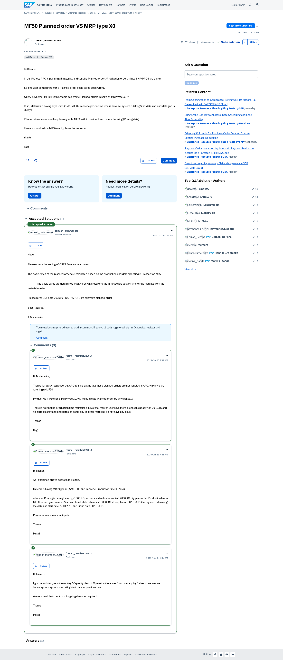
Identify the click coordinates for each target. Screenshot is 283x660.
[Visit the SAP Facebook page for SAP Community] (215, 654)
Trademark (115, 654)
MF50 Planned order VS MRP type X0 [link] (125, 13)
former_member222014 (48, 40)
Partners (120, 5)
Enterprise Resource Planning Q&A (207, 156)
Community (44, 4)
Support (128, 654)
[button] (245, 42)
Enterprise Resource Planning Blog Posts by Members (218, 123)
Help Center (146, 5)
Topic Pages (163, 5)
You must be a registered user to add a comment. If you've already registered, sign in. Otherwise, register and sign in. (98, 329)
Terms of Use (65, 654)
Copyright (80, 654)
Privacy (52, 654)
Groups (91, 5)
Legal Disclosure (97, 654)
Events (132, 5)
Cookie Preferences (146, 654)
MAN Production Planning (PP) (39, 57)
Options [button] (256, 26)
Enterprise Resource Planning (81, 13)
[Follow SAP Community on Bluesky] (221, 654)
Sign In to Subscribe (240, 25)
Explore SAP (238, 5)
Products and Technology (69, 5)
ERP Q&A (102, 13)
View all (189, 269)
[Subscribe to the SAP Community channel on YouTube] (227, 654)
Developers (105, 5)
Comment (169, 160)
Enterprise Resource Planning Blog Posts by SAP (215, 108)
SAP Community (31, 13)
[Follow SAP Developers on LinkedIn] (232, 654)
